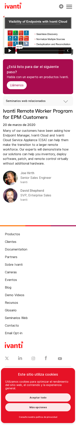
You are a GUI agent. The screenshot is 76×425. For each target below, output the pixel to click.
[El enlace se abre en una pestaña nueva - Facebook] (46, 359)
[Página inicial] (13, 6)
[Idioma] (60, 6)
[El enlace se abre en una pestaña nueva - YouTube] (60, 359)
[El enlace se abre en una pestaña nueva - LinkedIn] (20, 359)
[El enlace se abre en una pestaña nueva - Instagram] (33, 359)
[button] (69, 6)
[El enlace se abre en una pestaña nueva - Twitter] (7, 359)
